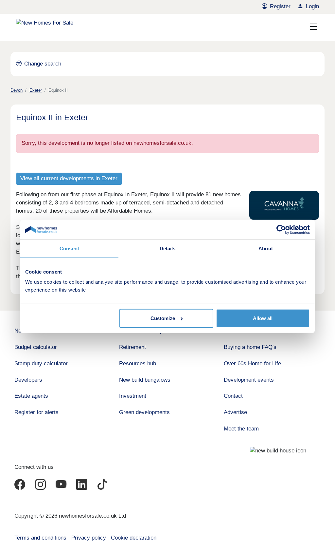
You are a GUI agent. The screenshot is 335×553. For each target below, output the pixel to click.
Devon (16, 90)
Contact (233, 396)
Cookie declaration (133, 538)
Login (312, 6)
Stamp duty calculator (41, 363)
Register (280, 6)
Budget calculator (35, 347)
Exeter (35, 90)
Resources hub (137, 363)
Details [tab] (168, 248)
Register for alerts (36, 412)
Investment (132, 396)
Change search (42, 64)
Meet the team (241, 429)
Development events (249, 380)
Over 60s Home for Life (252, 363)
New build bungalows (144, 380)
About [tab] (265, 248)
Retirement (132, 347)
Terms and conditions (40, 538)
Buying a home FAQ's (250, 347)
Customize (162, 318)
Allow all (263, 318)
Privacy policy (88, 538)
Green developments (144, 412)
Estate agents (31, 396)
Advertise (235, 412)
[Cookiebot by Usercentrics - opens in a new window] (281, 230)
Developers (28, 380)
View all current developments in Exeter (68, 178)
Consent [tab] (69, 248)
